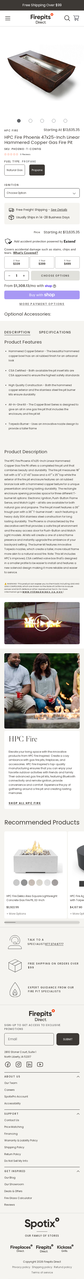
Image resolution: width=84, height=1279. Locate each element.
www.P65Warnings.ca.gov (42, 592)
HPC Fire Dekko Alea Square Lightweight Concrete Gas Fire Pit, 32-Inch (31, 898)
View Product (12, 833)
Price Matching (14, 1127)
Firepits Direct (52, 1262)
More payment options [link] (42, 304)
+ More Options (16, 913)
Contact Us (11, 1120)
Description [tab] (17, 332)
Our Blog (10, 1177)
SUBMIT (68, 1039)
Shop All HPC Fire (25, 803)
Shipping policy (42, 1267)
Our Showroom (14, 1184)
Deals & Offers (13, 1191)
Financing (11, 1134)
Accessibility (12, 1103)
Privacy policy (21, 1267)
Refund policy (63, 1267)
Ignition (11, 185)
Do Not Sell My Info (16, 1161)
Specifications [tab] (55, 332)
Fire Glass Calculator (18, 1198)
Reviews (9, 1205)
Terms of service (42, 1272)
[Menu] (7, 18)
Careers (9, 1090)
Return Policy (12, 1154)
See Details (59, 209)
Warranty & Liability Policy (21, 1140)
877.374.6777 (54, 944)
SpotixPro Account (16, 1096)
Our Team (10, 1083)
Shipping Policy (14, 1147)
